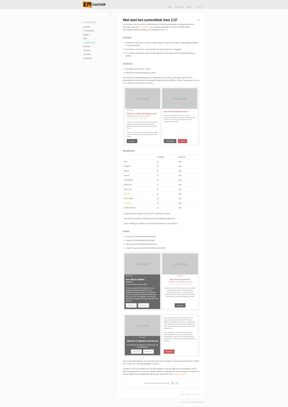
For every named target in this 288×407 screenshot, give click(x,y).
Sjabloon (86, 35)
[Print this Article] (198, 20)
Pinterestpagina (179, 374)
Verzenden (87, 54)
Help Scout (201, 402)
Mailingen (86, 46)
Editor (85, 38)
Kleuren (127, 194)
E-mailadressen (88, 31)
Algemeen (86, 27)
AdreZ (189, 7)
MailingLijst (199, 7)
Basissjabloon (144, 27)
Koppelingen (87, 58)
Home (169, 7)
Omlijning (128, 203)
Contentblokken (89, 42)
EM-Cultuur (179, 7)
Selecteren (86, 50)
